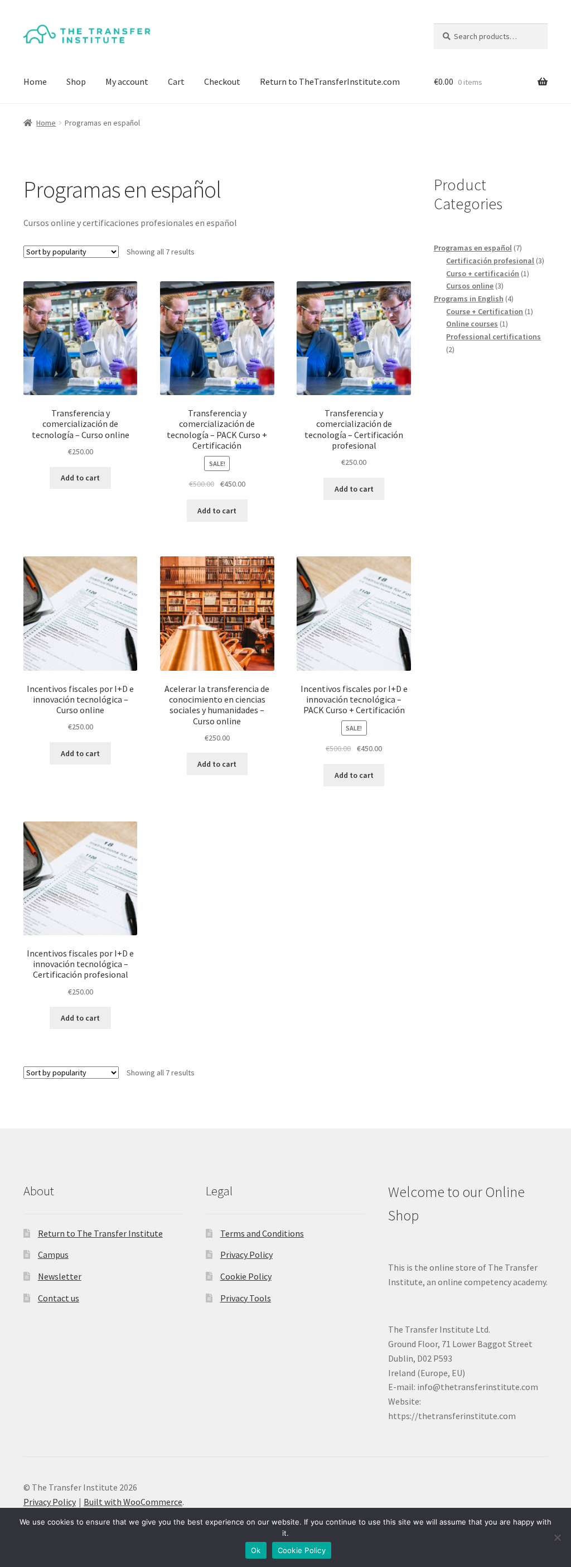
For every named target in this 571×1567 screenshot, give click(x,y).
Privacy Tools (245, 1298)
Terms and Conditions (262, 1233)
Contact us (58, 1298)
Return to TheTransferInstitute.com (330, 81)
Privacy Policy (246, 1254)
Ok (256, 1550)
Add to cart (80, 478)
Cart (176, 81)
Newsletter (59, 1276)
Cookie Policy (246, 1276)
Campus (53, 1254)
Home (35, 81)
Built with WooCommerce (133, 1501)
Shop (76, 81)
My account (126, 81)
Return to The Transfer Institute (100, 1233)
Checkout (222, 81)
